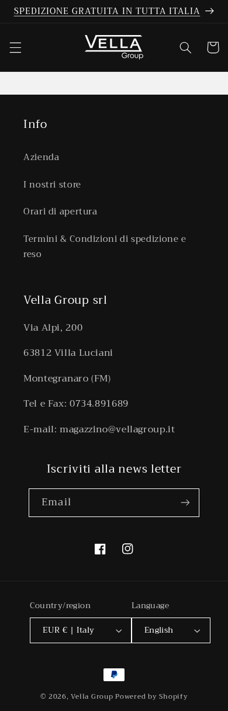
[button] (15, 47)
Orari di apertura (60, 211)
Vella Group (92, 696)
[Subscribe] (184, 502)
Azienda (41, 157)
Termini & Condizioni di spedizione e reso (104, 246)
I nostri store (52, 184)
